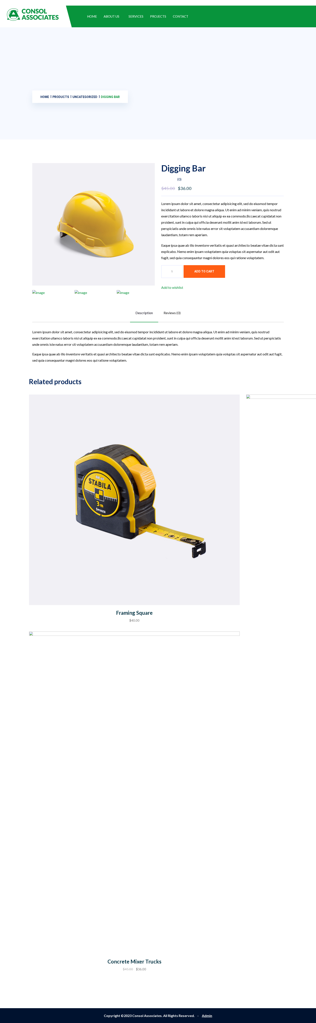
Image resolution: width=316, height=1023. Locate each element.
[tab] (51, 292)
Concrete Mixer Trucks (134, 961)
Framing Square (134, 613)
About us (111, 16)
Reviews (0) (172, 313)
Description (144, 313)
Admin (207, 1016)
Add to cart (204, 271)
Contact (180, 16)
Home (92, 16)
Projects (158, 16)
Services (136, 16)
